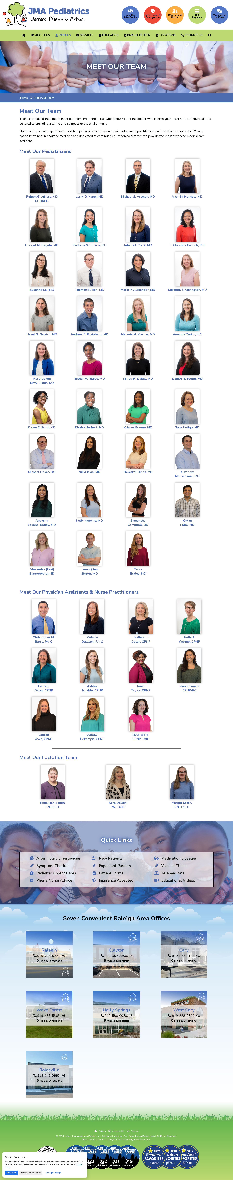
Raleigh (49, 950)
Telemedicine (172, 873)
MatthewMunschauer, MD (187, 474)
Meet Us (64, 35)
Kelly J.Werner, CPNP (189, 639)
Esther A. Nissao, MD (89, 379)
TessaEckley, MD (138, 571)
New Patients (110, 858)
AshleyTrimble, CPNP (92, 688)
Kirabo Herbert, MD (89, 427)
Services (86, 35)
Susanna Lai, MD (42, 290)
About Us (42, 35)
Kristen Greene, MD (138, 427)
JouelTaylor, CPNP (140, 688)
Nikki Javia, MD (89, 472)
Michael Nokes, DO (42, 472)
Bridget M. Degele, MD (41, 245)
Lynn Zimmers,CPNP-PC (189, 688)
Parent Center (138, 35)
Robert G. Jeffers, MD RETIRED (42, 199)
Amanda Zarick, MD (187, 334)
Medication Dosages (178, 858)
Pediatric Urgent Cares (55, 873)
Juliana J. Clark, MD (138, 245)
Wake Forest (49, 1010)
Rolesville (49, 1070)
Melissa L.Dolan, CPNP (140, 639)
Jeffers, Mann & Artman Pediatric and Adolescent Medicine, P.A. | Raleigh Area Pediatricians (110, 1136)
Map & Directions (50, 961)
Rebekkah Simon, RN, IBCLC (53, 805)
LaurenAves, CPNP (43, 737)
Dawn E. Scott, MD (42, 427)
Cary (184, 950)
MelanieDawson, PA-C (92, 639)
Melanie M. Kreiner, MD (138, 334)
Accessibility (118, 1131)
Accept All (11, 1173)
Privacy (102, 1131)
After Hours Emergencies (58, 858)
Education (110, 35)
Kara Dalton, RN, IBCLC (118, 805)
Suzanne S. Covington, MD (187, 290)
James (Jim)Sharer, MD (89, 571)
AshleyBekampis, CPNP (92, 737)
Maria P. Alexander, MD (138, 290)
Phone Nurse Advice (53, 880)
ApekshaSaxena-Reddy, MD (42, 522)
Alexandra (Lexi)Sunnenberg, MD (41, 571)
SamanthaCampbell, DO (138, 522)
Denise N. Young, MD (187, 379)
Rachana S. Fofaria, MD (89, 245)
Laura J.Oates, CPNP (43, 688)
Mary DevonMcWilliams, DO (42, 381)
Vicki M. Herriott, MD (187, 197)
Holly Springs (116, 1010)
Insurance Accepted (115, 880)
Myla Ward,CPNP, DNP (140, 737)
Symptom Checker (52, 865)
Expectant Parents (114, 865)
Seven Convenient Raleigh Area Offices (116, 918)
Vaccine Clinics (173, 865)
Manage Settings (53, 1173)
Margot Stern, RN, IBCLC (181, 805)
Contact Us (193, 35)
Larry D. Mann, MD (89, 197)
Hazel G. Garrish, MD (41, 334)
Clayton (117, 950)
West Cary (184, 1010)
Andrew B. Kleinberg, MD (89, 334)
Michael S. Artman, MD (138, 197)
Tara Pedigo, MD (187, 427)
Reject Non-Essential (31, 1173)
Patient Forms (110, 873)
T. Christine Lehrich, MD (187, 245)
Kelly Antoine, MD (89, 520)
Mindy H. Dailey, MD (138, 379)
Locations (167, 35)
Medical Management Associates (134, 1139)
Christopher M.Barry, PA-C (44, 639)
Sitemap (134, 1131)
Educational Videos (177, 880)
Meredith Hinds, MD (138, 472)
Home (24, 98)
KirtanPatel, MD (187, 522)
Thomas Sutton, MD (89, 290)
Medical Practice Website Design (98, 1139)
